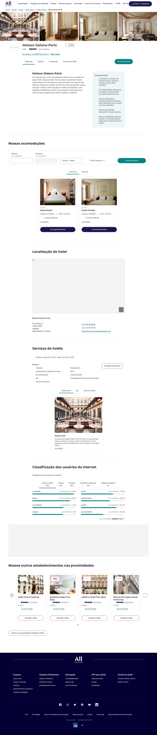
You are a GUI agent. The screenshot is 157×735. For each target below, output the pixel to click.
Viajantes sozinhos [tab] (108, 484)
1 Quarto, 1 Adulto (68, 161)
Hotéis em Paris (41, 10)
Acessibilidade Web (71, 678)
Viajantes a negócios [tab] (88, 484)
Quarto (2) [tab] (73, 172)
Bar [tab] (77, 391)
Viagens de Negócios (46, 678)
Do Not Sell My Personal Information (120, 714)
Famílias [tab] (72, 484)
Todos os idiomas (71, 685)
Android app (96, 685)
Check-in (16, 155)
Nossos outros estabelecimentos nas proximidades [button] (51, 565)
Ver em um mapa (27, 609)
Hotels (7, 10)
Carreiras (16, 685)
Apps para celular (97, 678)
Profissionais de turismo (47, 685)
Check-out (40, 155)
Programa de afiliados (20, 692)
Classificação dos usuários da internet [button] (64, 467)
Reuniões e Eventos (45, 682)
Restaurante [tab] (66, 391)
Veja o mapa (55, 54)
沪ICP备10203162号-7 (85, 720)
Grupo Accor (17, 678)
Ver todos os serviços (112, 366)
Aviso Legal (100, 714)
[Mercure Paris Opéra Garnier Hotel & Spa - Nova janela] (126, 584)
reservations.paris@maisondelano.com (96, 331)
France (21, 10)
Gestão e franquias (19, 682)
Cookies (89, 714)
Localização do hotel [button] (49, 252)
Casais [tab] (60, 484)
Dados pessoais (78, 714)
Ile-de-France (29, 10)
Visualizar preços (123, 62)
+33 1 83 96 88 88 (88, 324)
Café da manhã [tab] (89, 391)
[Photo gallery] (78, 26)
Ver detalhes (59, 448)
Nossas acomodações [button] (26, 143)
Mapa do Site (69, 682)
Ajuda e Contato (123, 682)
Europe (14, 10)
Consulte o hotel (31, 618)
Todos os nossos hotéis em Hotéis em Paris (27, 633)
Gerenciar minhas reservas (126, 678)
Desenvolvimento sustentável (23, 689)
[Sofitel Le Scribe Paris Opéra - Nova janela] (94, 584)
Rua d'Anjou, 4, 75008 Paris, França (35, 54)
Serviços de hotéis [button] (47, 348)
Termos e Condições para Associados (56, 714)
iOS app (94, 682)
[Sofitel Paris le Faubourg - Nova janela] (31, 584)
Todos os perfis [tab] (47, 484)
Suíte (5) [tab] (85, 172)
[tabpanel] (78, 205)
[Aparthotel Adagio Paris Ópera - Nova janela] (62, 584)
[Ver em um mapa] (78, 286)
